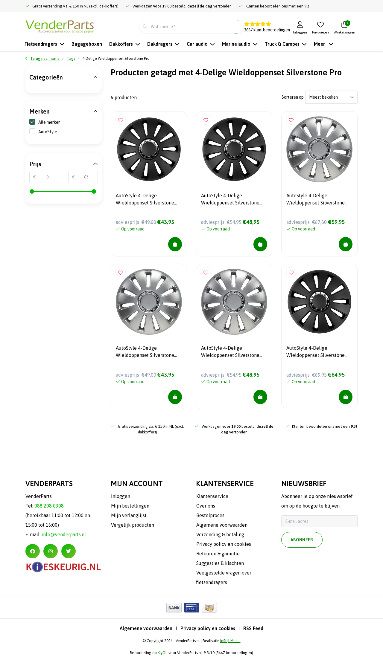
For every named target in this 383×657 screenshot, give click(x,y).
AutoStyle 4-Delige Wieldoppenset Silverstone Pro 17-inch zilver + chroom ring (316, 200)
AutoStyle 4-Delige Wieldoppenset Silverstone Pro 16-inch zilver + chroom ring (231, 352)
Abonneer (302, 539)
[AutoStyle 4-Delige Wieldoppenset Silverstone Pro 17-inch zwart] (319, 302)
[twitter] (68, 551)
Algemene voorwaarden (146, 628)
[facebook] (32, 551)
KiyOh (163, 652)
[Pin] (191, 607)
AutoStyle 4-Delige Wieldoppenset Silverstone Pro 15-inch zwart (145, 200)
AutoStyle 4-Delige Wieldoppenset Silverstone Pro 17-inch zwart (315, 352)
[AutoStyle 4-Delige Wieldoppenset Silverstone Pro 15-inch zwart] (149, 149)
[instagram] (50, 551)
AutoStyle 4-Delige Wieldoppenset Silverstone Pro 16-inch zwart (230, 200)
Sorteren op (293, 97)
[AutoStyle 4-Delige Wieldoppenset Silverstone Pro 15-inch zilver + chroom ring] (149, 302)
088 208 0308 (49, 505)
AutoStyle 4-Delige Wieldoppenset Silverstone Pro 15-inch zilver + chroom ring (146, 352)
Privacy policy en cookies (207, 628)
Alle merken (49, 122)
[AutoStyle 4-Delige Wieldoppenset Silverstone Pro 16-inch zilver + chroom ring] (234, 302)
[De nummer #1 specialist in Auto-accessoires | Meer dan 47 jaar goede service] (59, 26)
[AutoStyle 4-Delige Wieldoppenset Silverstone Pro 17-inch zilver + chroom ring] (319, 149)
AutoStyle (47, 131)
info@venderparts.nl (64, 534)
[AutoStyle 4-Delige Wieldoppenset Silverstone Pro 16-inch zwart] (234, 149)
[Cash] (209, 607)
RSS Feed (253, 628)
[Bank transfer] (174, 607)
